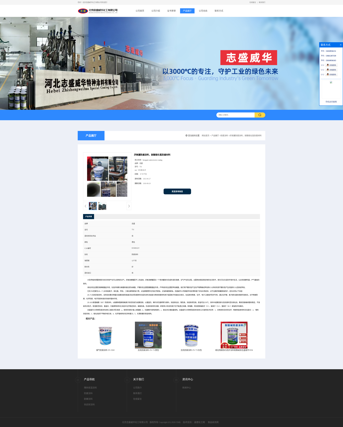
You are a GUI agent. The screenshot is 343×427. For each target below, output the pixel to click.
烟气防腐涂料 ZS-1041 (105, 350)
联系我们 (262, 2)
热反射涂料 (89, 404)
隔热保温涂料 (90, 388)
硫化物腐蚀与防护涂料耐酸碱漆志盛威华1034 (234, 350)
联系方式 (219, 11)
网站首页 (205, 136)
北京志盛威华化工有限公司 (135, 422)
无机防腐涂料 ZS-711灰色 (191, 350)
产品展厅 (187, 11)
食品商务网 (213, 422)
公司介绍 (155, 11)
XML (178, 422)
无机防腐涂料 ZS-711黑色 (148, 350)
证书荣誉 (171, 11)
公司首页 (140, 11)
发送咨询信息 (177, 191)
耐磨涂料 (88, 399)
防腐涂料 (224, 136)
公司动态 (203, 11)
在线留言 (252, 2)
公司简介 (137, 388)
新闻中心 (186, 388)
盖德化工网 (199, 422)
